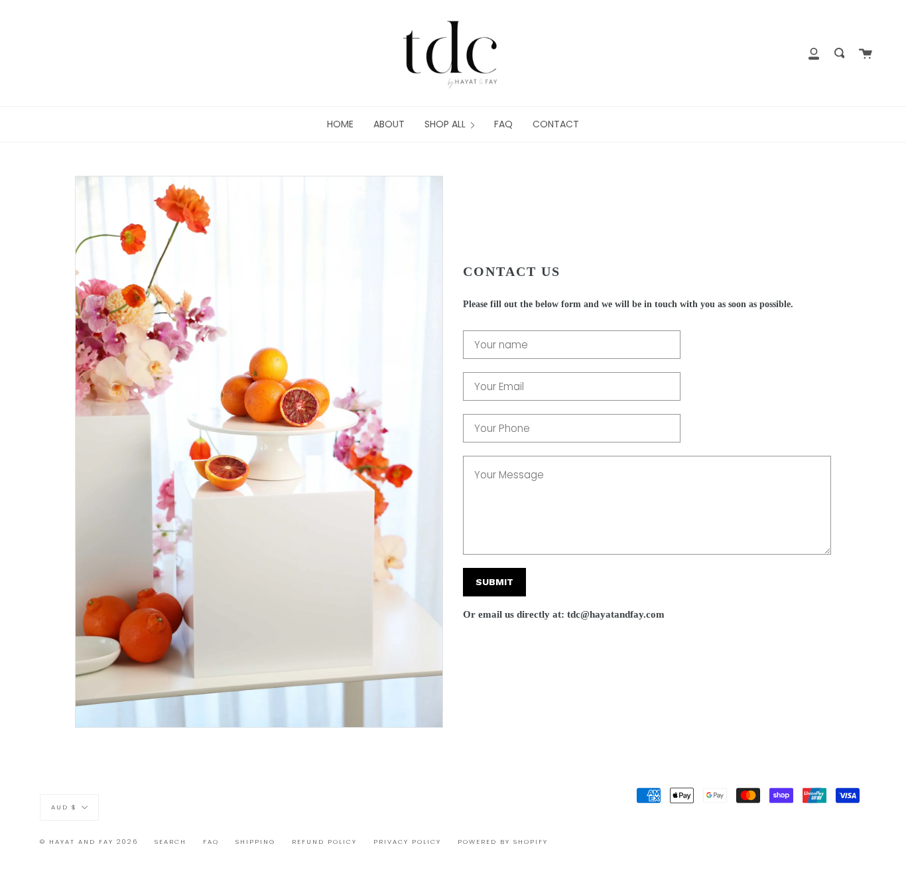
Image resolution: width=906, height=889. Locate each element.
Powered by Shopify (503, 841)
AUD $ (64, 807)
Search (170, 841)
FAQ (211, 841)
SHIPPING (255, 841)
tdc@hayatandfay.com (616, 614)
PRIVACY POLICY (407, 841)
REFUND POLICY (324, 841)
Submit (494, 582)
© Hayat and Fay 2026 (89, 841)
